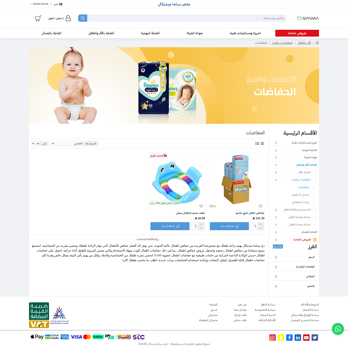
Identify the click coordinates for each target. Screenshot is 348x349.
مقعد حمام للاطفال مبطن (190, 213)
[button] (338, 329)
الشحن (311, 286)
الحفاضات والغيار (282, 42)
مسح (276, 246)
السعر (312, 257)
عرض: (44, 143)
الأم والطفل (304, 42)
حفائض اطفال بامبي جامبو (250, 213)
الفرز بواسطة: (90, 143)
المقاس (310, 276)
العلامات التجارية (305, 267)
